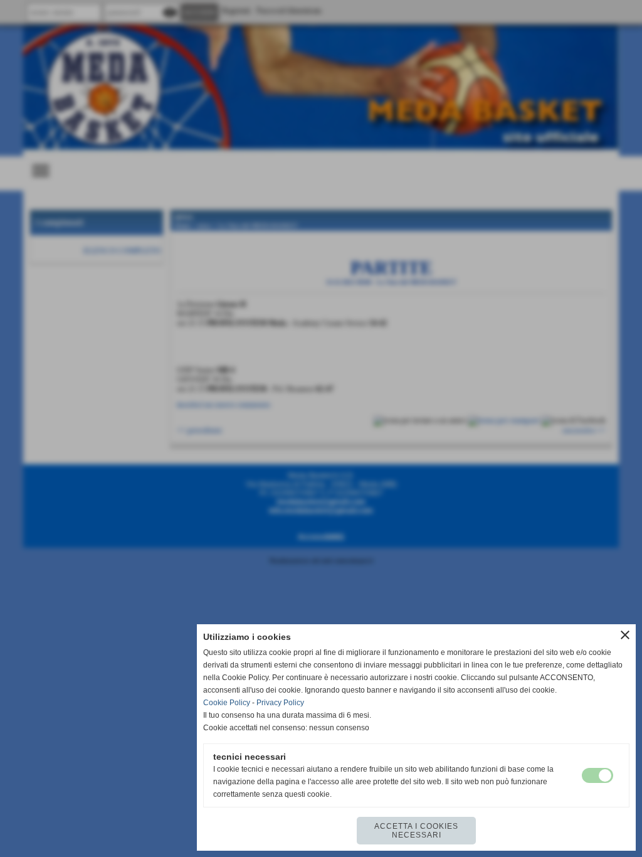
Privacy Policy (280, 702)
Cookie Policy (226, 702)
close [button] (625, 634)
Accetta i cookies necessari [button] (416, 830)
